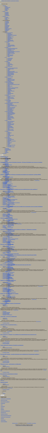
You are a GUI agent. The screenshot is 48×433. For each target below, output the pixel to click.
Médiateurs (7, 181)
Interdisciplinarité (10, 191)
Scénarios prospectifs (10, 249)
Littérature (9, 197)
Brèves (6, 160)
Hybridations (5, 170)
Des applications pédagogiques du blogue (9, 373)
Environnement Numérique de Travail (13, 235)
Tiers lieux (9, 287)
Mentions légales (15, 423)
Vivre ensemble (7, 288)
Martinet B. (7, 384)
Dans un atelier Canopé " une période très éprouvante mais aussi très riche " (15, 264)
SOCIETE (2, 418)
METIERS (2, 409)
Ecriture (8, 213)
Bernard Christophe (9, 347)
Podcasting (9, 240)
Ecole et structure (10, 273)
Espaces (8, 247)
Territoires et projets (10, 281)
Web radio (9, 243)
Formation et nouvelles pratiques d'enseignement (10, 303)
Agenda (6, 161)
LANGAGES (3, 406)
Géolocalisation (9, 237)
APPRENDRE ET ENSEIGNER (6, 398)
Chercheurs (7, 173)
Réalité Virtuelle (5, 215)
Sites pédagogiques (10, 260)
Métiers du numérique (10, 231)
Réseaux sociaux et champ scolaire (13, 253)
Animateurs (7, 172)
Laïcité (8, 295)
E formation (4, 227)
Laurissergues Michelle (9, 246)
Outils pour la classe (6, 273)
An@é (7, 257)
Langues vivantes (10, 215)
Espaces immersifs (6, 216)
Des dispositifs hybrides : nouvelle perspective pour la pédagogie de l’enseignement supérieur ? (19, 354)
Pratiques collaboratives (11, 239)
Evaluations (9, 188)
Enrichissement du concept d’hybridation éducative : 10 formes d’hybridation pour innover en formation (21, 162)
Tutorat (8, 207)
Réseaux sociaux (10, 227)
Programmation (9, 217)
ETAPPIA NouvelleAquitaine (7, 181)
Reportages (5, 176)
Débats (6, 157)
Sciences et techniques (9, 262)
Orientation (9, 232)
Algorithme (9, 251)
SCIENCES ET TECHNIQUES (5, 417)
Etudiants (4, 202)
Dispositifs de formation (11, 200)
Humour (8, 214)
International (9, 283)
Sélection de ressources (9, 254)
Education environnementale (12, 256)
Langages (6, 212)
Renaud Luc (8, 366)
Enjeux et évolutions (10, 201)
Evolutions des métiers (11, 230)
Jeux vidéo (9, 211)
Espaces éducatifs (6, 276)
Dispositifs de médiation (6, 274)
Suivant (4, 393)
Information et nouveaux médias (12, 223)
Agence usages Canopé (9, 220)
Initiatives (8, 190)
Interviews (4, 266)
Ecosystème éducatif (10, 274)
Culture (8, 195)
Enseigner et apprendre (6, 242)
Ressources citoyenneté (11, 258)
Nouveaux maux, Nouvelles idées (7, 244)
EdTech (6, 175)
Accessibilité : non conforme (31, 423)
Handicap (9, 276)
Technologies (9, 270)
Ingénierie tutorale (4, 382)
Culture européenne (10, 290)
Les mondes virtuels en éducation (12, 238)
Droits (8, 221)
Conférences (5, 318)
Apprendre (9, 184)
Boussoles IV (5, 197)
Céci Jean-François (9, 164)
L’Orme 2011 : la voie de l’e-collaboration (8, 316)
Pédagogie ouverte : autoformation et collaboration (10, 364)
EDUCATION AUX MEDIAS (5, 401)
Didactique (7, 163)
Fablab (8, 236)
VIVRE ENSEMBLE (4, 421)
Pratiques (4, 336)
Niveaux (4, 298)
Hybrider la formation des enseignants (8, 280)
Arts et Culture (7, 192)
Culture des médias (10, 219)
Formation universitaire (11, 204)
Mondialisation (9, 277)
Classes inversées (10, 234)
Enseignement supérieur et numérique (13, 202)
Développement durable (11, 264)
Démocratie (9, 291)
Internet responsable (10, 224)
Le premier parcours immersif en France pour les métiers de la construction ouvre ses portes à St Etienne (21, 206)
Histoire (8, 257)
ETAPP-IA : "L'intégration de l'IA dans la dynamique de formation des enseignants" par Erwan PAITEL (20, 174)
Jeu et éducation (10, 209)
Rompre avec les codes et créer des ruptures (9, 293)
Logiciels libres (9, 265)
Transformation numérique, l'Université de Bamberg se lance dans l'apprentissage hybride (18, 254)
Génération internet (10, 275)
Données (8, 252)
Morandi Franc (8, 191)
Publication (9, 226)
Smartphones (9, 241)
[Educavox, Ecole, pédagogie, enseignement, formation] (9, 0)
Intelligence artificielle (6, 187)
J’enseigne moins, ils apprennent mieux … (9, 324)
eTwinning (9, 245)
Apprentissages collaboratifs (12, 186)
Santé (8, 279)
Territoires (6, 282)
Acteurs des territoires (10, 272)
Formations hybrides (10, 203)
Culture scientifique (10, 263)
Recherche (7, 165)
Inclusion (8, 294)
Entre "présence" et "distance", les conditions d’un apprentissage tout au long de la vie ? (18, 334)
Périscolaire (7, 299)
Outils (6, 169)
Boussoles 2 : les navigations (7, 314)
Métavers (8, 266)
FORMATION (3, 403)
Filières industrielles (8, 179)
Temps (8, 250)
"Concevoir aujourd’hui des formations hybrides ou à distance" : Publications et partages (18, 229)
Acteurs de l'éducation (6, 171)
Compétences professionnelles (12, 199)
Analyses (6, 168)
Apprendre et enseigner (9, 183)
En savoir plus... (4, 168)
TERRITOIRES (3, 420)
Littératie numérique (10, 225)
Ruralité (8, 285)
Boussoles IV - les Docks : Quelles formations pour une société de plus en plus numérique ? (19, 189)
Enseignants (5, 172)
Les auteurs (5, 304)
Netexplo (4, 253)
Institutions (4, 184)
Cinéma (8, 194)
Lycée (6, 302)
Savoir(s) (4, 167)
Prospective (7, 246)
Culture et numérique (10, 196)
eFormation (4, 311)
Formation (6, 198)
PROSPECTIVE (3, 412)
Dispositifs (6, 164)
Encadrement (7, 176)
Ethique (8, 292)
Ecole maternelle (8, 300)
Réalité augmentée (10, 268)
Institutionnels (7, 180)
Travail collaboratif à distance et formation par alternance (11, 345)
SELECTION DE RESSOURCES (6, 415)
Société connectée (6, 252)
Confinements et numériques (7, 277)
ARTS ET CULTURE (4, 400)
